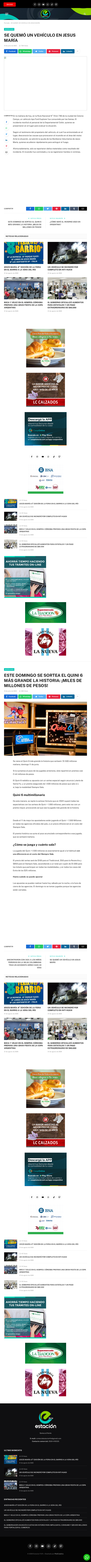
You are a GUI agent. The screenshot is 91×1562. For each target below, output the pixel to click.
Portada (6, 23)
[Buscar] (84, 14)
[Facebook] (6, 122)
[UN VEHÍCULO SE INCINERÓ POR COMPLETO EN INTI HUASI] (67, 253)
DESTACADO (9, 29)
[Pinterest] (6, 146)
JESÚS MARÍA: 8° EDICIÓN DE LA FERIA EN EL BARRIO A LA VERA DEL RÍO (22, 268)
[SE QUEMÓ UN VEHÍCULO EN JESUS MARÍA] (45, 83)
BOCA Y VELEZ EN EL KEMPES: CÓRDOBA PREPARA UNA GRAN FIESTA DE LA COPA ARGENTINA (23, 305)
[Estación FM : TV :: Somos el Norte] (45, 14)
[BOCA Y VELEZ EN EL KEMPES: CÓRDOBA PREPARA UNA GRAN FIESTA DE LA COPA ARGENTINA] (23, 288)
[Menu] (6, 14)
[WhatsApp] (6, 128)
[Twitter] (6, 134)
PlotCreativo (59, 1554)
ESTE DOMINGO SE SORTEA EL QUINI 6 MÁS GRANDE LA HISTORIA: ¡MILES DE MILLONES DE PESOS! (24, 224)
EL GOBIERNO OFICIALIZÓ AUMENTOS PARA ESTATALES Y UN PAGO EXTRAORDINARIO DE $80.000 (66, 305)
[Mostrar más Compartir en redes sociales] (77, 51)
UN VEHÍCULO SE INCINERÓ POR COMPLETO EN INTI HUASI (63, 268)
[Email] (6, 152)
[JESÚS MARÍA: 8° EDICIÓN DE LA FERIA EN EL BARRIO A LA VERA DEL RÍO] (23, 253)
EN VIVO (10, 4)
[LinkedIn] (6, 140)
